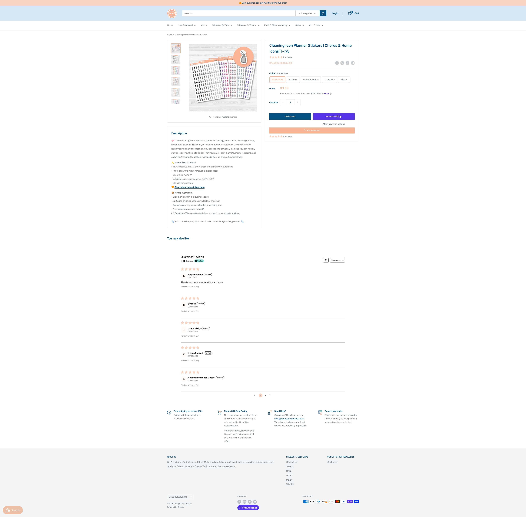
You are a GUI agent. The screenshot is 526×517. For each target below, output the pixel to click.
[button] (276, 57)
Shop (288, 471)
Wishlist (290, 484)
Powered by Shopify (175, 507)
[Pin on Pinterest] (342, 63)
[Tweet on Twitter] (347, 63)
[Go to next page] (270, 395)
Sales (298, 25)
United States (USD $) (178, 497)
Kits (202, 25)
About (289, 475)
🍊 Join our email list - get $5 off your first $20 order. (263, 3)
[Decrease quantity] (283, 102)
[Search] (323, 13)
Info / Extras (314, 25)
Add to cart (290, 116)
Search (289, 466)
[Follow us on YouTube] (255, 502)
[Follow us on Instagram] (244, 502)
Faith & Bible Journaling (276, 25)
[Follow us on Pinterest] (250, 502)
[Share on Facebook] (337, 63)
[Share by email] (353, 63)
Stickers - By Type (220, 25)
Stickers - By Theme (246, 25)
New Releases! (185, 25)
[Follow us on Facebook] (239, 502)
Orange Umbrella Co (280, 63)
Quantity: (273, 102)
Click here (332, 462)
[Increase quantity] (298, 102)
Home (170, 25)
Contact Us (291, 462)
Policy (289, 480)
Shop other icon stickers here (190, 187)
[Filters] (326, 260)
